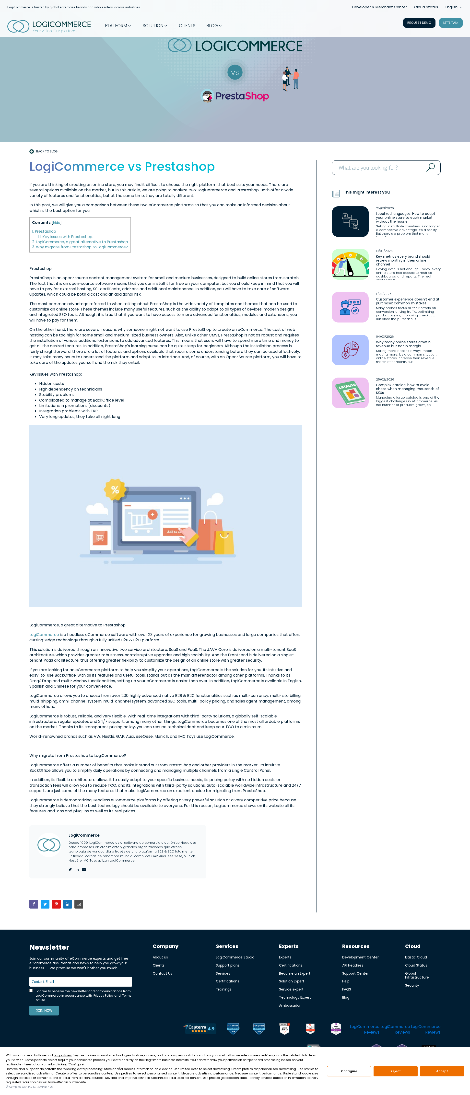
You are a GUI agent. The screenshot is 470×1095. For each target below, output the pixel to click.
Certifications (227, 981)
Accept (442, 1071)
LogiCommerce (44, 634)
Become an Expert (294, 973)
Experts (285, 957)
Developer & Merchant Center (379, 7)
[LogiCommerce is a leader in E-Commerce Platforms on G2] (310, 1030)
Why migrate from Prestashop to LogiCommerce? (80, 247)
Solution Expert (291, 981)
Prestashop (44, 231)
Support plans (227, 965)
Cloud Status (426, 7)
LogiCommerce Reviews (364, 1029)
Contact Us (162, 973)
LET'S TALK (450, 22)
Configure (349, 1071)
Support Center (355, 973)
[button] (118, 25)
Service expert (291, 989)
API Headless (352, 965)
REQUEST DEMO (419, 22)
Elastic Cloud (416, 957)
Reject (395, 1071)
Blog (345, 997)
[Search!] (430, 167)
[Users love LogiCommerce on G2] (284, 1030)
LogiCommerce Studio (235, 957)
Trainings (223, 989)
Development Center (360, 957)
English (452, 7)
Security (412, 985)
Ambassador (290, 1005)
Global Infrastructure (417, 975)
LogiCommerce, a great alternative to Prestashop (80, 241)
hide (56, 222)
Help (346, 981)
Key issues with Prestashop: (65, 236)
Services (223, 973)
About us (160, 957)
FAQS (346, 989)
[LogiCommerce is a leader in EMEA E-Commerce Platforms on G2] (336, 1030)
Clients (158, 965)
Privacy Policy (104, 995)
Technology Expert (295, 997)
